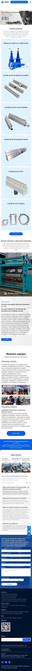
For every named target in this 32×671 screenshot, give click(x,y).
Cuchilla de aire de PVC (22, 599)
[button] (13, 23)
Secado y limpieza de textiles (7, 613)
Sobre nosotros (5, 603)
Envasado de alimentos (18, 613)
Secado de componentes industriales (21, 611)
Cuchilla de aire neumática (6, 600)
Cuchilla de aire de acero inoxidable (8, 597)
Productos (4, 592)
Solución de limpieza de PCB (7, 611)
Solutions (3, 609)
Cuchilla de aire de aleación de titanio (9, 599)
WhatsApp (4, 620)
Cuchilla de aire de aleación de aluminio (9, 595)
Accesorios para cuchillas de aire (19, 600)
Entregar (9, 584)
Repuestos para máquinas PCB (19, 2)
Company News (4, 617)
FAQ (18, 617)
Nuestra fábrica (23, 605)
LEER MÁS (6, 339)
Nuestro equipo (4, 607)
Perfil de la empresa (5, 605)
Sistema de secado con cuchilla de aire (9, 594)
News (2, 616)
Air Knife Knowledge (12, 617)
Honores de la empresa (14, 605)
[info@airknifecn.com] (29, 531)
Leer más (16, 233)
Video (20, 617)
